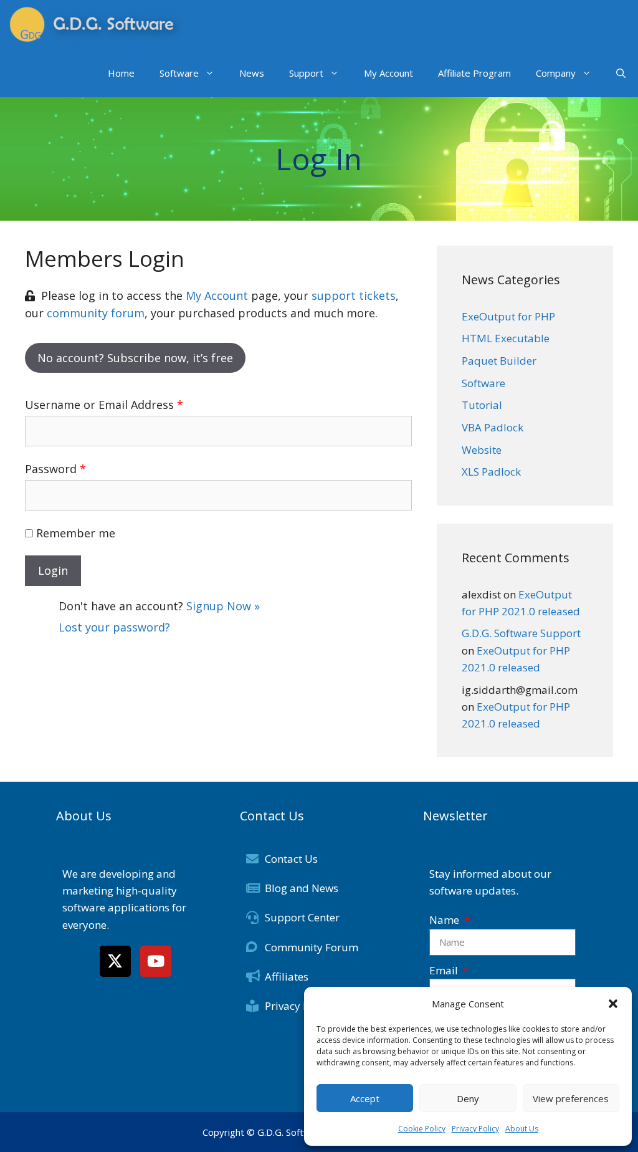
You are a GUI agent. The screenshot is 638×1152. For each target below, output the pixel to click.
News (251, 73)
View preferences (571, 1098)
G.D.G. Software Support (521, 633)
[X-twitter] (115, 961)
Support (306, 73)
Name (445, 920)
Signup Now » (223, 605)
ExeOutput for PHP (508, 316)
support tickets (354, 295)
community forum (96, 312)
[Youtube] (155, 961)
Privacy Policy (475, 1128)
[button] (613, 1003)
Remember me (75, 533)
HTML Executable (506, 338)
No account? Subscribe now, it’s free (135, 357)
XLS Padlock (491, 471)
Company (556, 73)
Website (482, 450)
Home (121, 73)
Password (55, 468)
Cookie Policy (421, 1128)
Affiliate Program (474, 73)
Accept (364, 1098)
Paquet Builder (499, 360)
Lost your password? (114, 627)
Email (444, 970)
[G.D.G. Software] (96, 24)
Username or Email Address (104, 404)
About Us (521, 1128)
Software (179, 73)
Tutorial (482, 405)
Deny (468, 1098)
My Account (388, 73)
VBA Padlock (492, 427)
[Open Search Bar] (621, 73)
